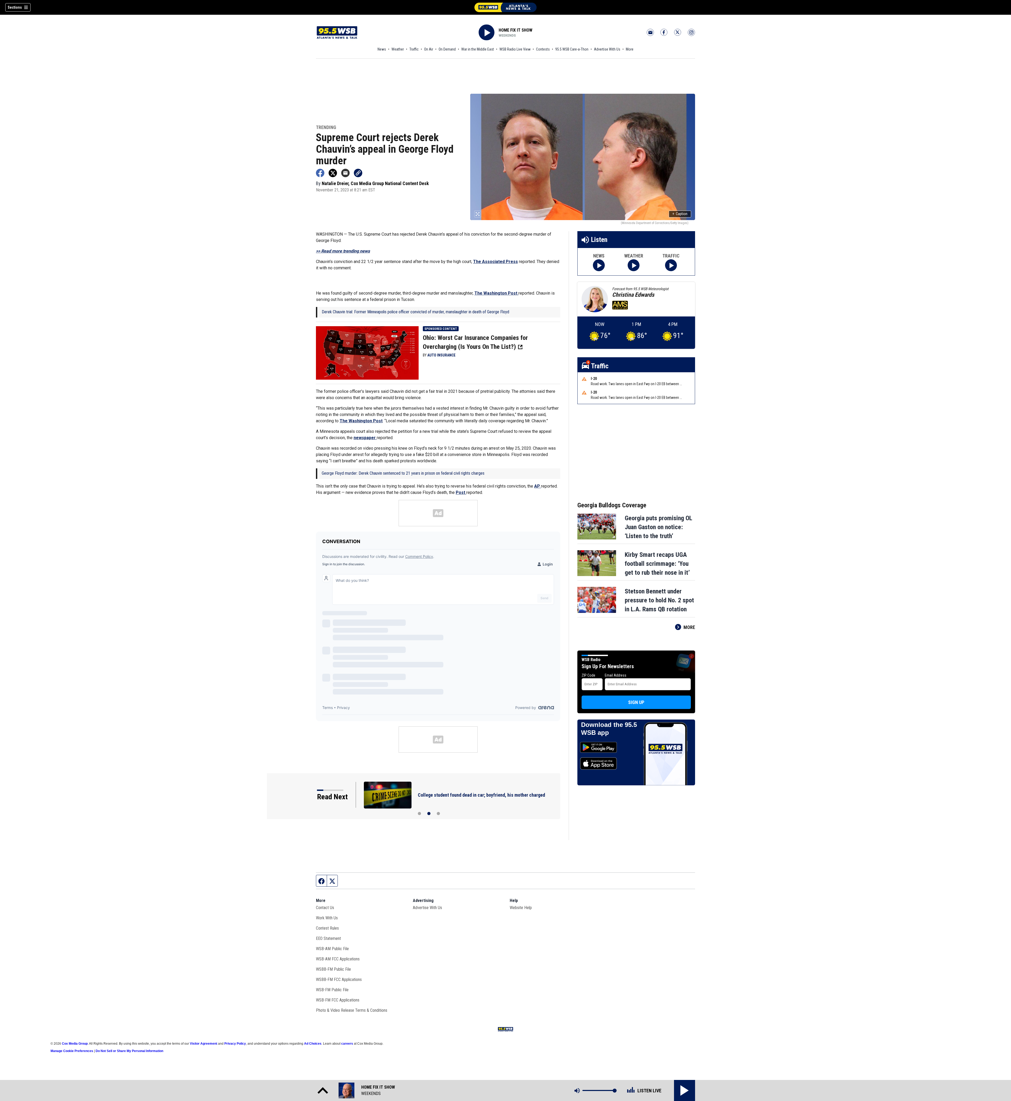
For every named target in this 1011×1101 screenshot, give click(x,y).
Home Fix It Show (515, 30)
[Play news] (599, 265)
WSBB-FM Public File (333, 969)
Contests (543, 49)
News (382, 49)
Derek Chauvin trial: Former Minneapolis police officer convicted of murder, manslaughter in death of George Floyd (415, 311)
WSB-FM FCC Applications (337, 1000)
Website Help (521, 907)
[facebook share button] (320, 173)
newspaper (365, 437)
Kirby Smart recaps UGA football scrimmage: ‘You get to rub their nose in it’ (657, 563)
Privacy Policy (235, 1043)
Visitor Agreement (203, 1043)
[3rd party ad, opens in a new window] (367, 352)
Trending (326, 127)
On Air (428, 49)
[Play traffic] (671, 265)
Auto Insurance (441, 355)
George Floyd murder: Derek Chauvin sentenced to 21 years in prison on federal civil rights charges (403, 473)
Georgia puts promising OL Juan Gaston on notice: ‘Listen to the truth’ (658, 527)
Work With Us (327, 917)
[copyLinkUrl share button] (358, 173)
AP (537, 486)
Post (461, 492)
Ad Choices (312, 1043)
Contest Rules (327, 928)
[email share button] (345, 173)
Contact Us (325, 907)
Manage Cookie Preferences (72, 1051)
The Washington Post (496, 293)
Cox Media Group (75, 1043)
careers (347, 1043)
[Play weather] (634, 265)
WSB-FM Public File (332, 989)
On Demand (447, 49)
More (629, 49)
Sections (15, 7)
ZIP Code (588, 675)
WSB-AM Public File (332, 948)
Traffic (414, 49)
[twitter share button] (333, 173)
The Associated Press (495, 261)
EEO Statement (328, 938)
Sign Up (636, 702)
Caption (679, 214)
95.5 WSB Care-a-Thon (571, 49)
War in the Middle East (477, 49)
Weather (397, 49)
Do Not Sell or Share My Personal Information (129, 1051)
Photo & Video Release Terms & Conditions (351, 1010)
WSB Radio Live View (515, 49)
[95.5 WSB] (505, 7)
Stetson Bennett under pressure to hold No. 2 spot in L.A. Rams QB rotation (659, 600)
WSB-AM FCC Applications (338, 958)
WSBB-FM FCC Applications (339, 979)
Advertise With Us (607, 49)
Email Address (615, 675)
